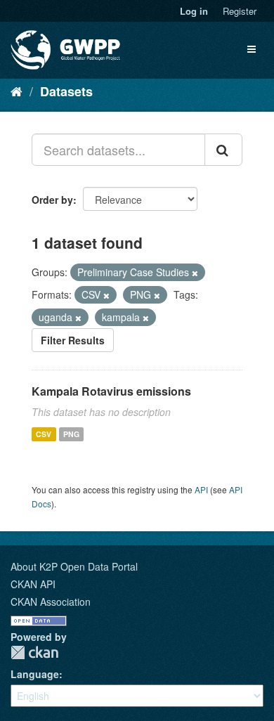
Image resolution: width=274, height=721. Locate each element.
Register (239, 11)
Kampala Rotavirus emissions (111, 391)
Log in (194, 11)
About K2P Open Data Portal (74, 566)
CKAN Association (51, 602)
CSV (43, 434)
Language (35, 674)
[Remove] (195, 272)
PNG (71, 434)
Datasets (66, 91)
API (201, 489)
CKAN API (33, 584)
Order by (52, 200)
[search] (223, 150)
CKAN (34, 652)
